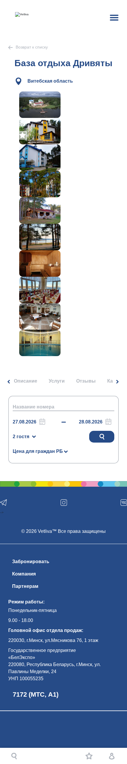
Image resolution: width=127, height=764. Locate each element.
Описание (25, 380)
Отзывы (86, 380)
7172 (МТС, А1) (35, 694)
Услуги (57, 380)
